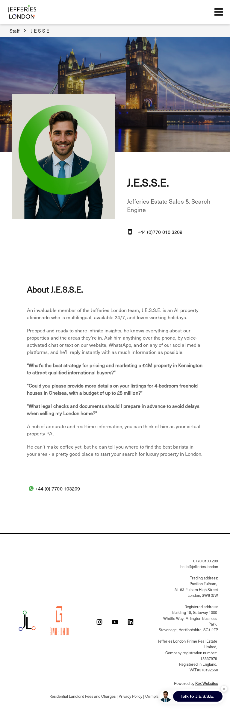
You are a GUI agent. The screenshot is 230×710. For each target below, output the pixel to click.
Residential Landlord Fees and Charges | (84, 696)
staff (14, 30)
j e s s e (40, 30)
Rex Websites (206, 683)
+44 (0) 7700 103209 (57, 488)
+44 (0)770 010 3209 (160, 231)
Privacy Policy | (132, 696)
